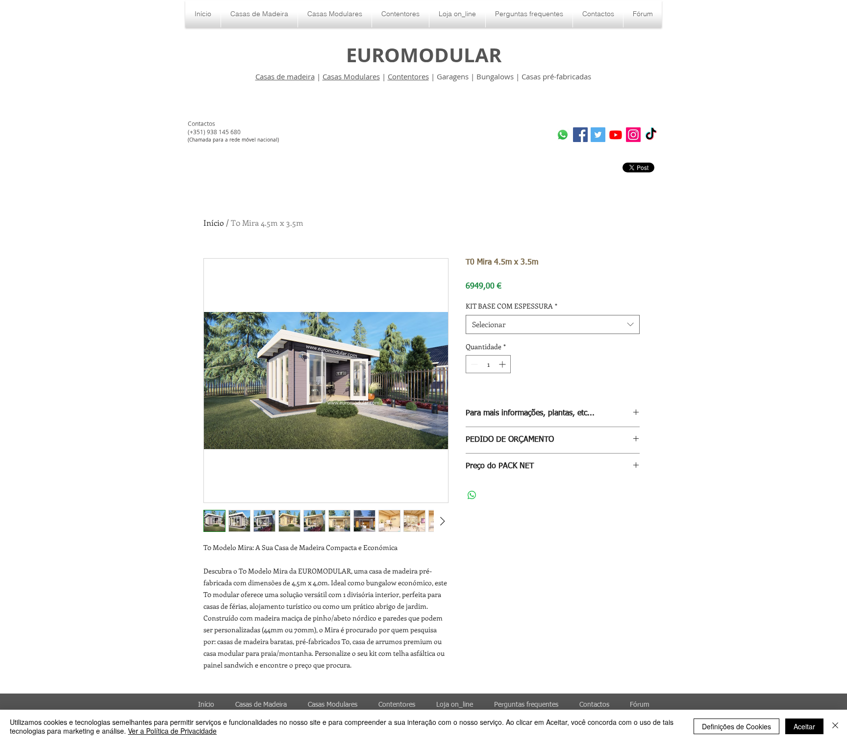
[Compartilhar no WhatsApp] (472, 495)
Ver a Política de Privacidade (172, 731)
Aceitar (804, 726)
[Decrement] (473, 364)
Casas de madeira (285, 76)
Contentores (408, 76)
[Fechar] (835, 726)
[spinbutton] (488, 364)
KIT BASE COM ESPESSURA (511, 306)
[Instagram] (633, 134)
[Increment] (503, 364)
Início (213, 222)
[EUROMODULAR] (615, 134)
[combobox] (553, 324)
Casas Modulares (351, 76)
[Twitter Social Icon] (598, 134)
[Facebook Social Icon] (580, 134)
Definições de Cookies (736, 726)
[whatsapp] (562, 134)
